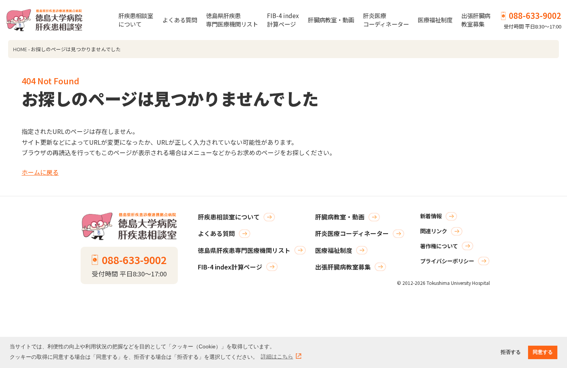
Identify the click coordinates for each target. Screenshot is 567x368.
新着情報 (431, 216)
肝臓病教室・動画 (331, 19)
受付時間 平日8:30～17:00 (532, 20)
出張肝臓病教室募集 (475, 19)
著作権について (439, 246)
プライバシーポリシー (447, 261)
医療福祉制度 (435, 19)
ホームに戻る (40, 172)
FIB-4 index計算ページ (283, 19)
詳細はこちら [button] (277, 356)
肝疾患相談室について (135, 19)
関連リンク (433, 231)
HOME (20, 49)
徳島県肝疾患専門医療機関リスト (232, 19)
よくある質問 (179, 19)
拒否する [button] (511, 352)
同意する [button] (543, 352)
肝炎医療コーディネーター (386, 19)
